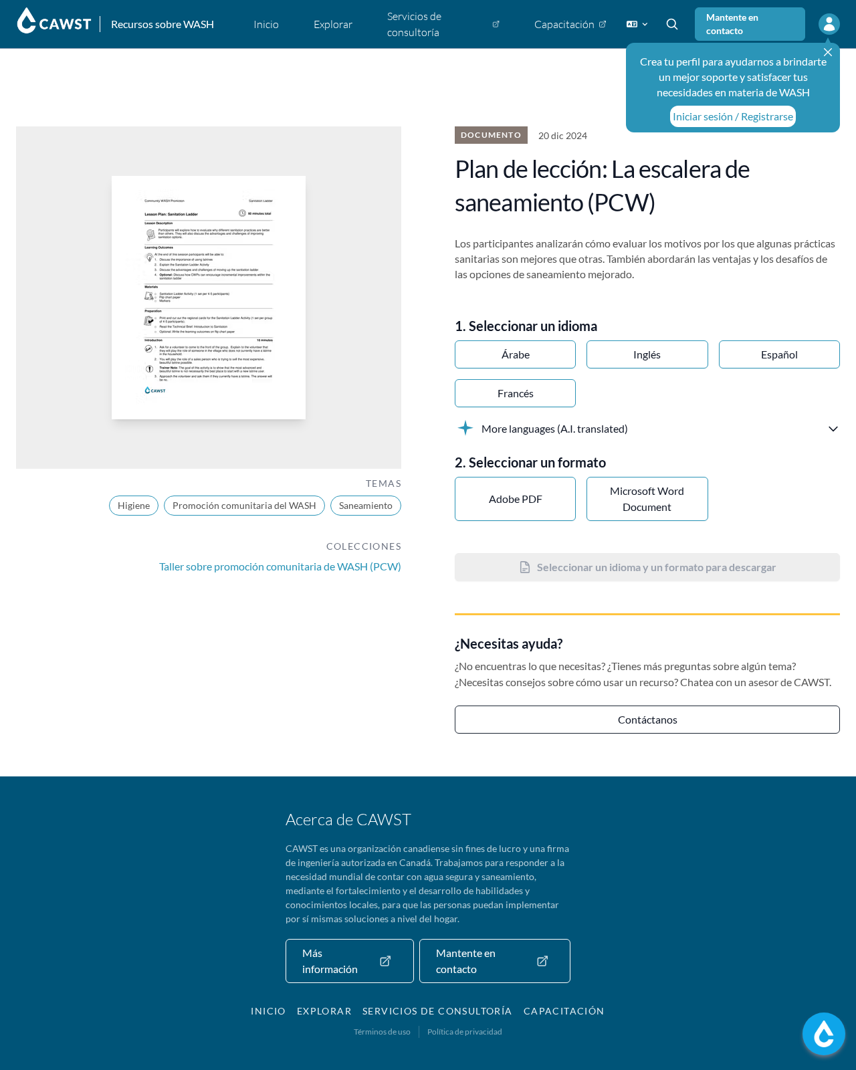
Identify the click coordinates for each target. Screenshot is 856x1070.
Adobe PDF (515, 498)
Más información (330, 960)
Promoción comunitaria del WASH (244, 505)
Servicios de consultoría (437, 1010)
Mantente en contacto (732, 23)
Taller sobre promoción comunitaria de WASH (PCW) (280, 566)
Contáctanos (647, 719)
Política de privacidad (464, 1032)
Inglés (647, 354)
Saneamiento (366, 505)
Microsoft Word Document (647, 498)
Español (779, 354)
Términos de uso (382, 1032)
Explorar (324, 1010)
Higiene (134, 505)
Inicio (268, 1010)
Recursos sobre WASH (162, 23)
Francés (516, 393)
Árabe (516, 354)
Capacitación (564, 1010)
